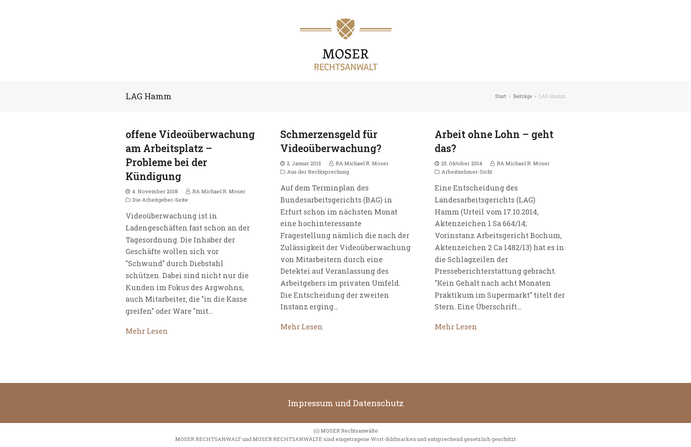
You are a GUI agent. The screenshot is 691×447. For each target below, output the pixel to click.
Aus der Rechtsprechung (318, 171)
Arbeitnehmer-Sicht (466, 171)
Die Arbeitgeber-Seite (160, 199)
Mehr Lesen (147, 331)
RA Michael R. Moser (219, 191)
